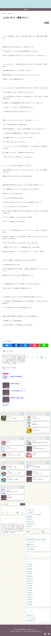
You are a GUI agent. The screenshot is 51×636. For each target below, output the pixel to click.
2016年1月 (29, 576)
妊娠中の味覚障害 (16, 376)
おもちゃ (29, 509)
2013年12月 (30, 597)
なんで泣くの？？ (36, 418)
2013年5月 (29, 602)
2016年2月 (29, 573)
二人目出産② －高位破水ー (13, 479)
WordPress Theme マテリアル (29, 629)
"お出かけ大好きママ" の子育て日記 (16, 5)
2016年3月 (29, 571)
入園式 (33, 454)
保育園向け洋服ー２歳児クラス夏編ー (40, 442)
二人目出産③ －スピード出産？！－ (15, 473)
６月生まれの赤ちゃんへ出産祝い (14, 454)
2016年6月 (29, 569)
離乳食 (28, 526)
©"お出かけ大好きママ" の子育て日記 (20, 631)
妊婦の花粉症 (15, 383)
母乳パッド (9, 442)
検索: (28, 531)
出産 (28, 519)
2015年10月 (30, 583)
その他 (28, 512)
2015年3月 (29, 585)
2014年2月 (29, 592)
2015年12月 (30, 578)
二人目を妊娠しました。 (19, 391)
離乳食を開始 (9, 497)
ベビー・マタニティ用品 (33, 514)
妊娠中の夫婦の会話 (17, 398)
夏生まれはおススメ (36, 430)
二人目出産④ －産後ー (12, 466)
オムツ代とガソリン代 (11, 448)
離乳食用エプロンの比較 (12, 491)
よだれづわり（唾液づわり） (38, 479)
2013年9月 (29, 599)
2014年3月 (29, 590)
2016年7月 (29, 566)
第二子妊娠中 (30, 524)
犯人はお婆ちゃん (31, 549)
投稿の (30, 615)
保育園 (28, 516)
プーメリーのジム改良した (12, 418)
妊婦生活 (47, 22)
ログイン (29, 613)
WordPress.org (30, 620)
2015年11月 (30, 580)
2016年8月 (29, 564)
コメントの (31, 618)
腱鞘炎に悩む (35, 424)
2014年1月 (29, 595)
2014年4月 (29, 588)
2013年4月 (29, 604)
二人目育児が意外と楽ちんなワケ (39, 448)
